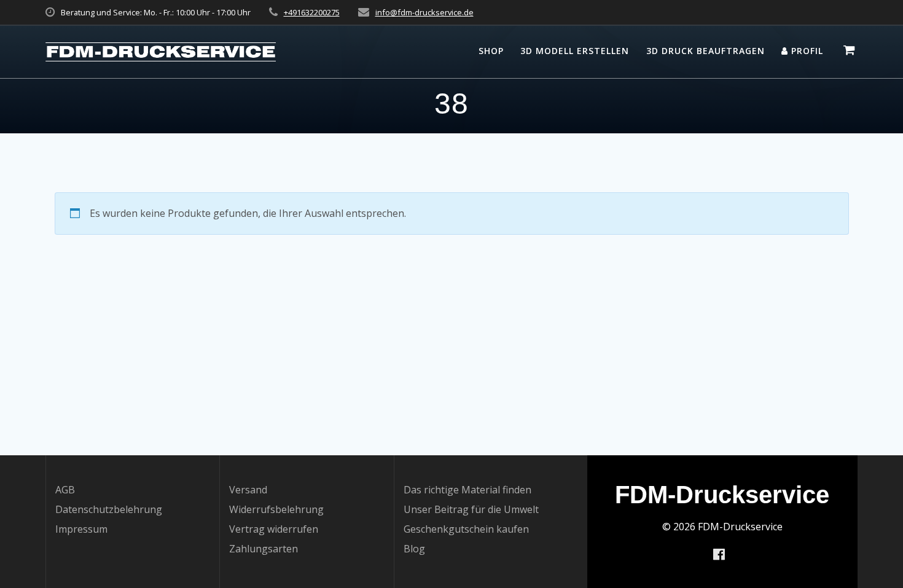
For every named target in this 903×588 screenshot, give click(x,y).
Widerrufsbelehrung (276, 509)
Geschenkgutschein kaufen (466, 529)
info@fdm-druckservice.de (424, 12)
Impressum (81, 529)
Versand (248, 489)
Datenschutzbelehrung (108, 509)
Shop (491, 51)
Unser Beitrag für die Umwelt (471, 509)
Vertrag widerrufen (273, 529)
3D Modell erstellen (574, 51)
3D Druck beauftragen (705, 51)
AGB (65, 489)
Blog (414, 548)
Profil (805, 51)
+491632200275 (312, 12)
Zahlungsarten (263, 548)
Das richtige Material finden (467, 489)
